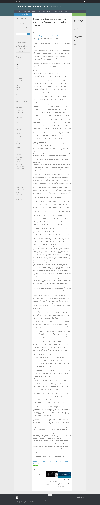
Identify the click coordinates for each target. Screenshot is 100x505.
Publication (43, 11)
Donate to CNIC (67, 11)
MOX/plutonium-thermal (22, 168)
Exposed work (20, 196)
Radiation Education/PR (20, 136)
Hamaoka (19, 147)
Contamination (20, 194)
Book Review (19, 71)
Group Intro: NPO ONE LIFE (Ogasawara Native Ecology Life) (78, 21)
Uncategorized (19, 204)
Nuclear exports (19, 127)
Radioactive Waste (20, 199)
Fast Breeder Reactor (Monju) (22, 166)
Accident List (19, 87)
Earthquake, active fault (22, 175)
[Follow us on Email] (24, 14)
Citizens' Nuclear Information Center (32, 6)
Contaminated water (20, 83)
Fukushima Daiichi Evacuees (21, 112)
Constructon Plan (20, 92)
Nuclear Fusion (19, 129)
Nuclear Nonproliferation (22, 189)
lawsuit (19, 185)
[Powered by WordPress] (19, 502)
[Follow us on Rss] (29, 14)
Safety (19, 178)
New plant (19, 159)
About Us (16, 1)
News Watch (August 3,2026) (21, 59)
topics (29, 11)
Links (39, 11)
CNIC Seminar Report (20, 78)
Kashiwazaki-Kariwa (21, 152)
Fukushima (35, 14)
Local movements (19, 117)
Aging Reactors (19, 68)
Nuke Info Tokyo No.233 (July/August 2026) (23, 40)
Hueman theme (27, 502)
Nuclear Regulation (20, 173)
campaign (24, 11)
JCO (18, 149)
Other (18, 180)
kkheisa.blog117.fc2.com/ (38, 39)
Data (19, 11)
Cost (18, 94)
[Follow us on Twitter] (28, 14)
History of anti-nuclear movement (22, 115)
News (16, 11)
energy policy (19, 157)
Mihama (19, 154)
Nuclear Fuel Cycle (20, 164)
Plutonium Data (19, 107)
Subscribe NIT (61, 11)
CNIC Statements (19, 133)
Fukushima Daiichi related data (22, 101)
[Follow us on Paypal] (23, 14)
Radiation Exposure (20, 192)
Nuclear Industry (20, 187)
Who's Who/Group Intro (21, 202)
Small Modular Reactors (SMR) (21, 139)
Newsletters (34, 11)
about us (18, 66)
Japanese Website (22, 1)
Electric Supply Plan (20, 96)
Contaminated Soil (19, 80)
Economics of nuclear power (21, 110)
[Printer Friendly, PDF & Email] (36, 465)
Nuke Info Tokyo (19, 124)
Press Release (49, 11)
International (20, 182)
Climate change (19, 75)
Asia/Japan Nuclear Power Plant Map (23, 89)
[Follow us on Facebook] (26, 14)
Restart (19, 161)
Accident (18, 143)
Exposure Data (19, 99)
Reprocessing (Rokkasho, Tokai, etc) (24, 170)
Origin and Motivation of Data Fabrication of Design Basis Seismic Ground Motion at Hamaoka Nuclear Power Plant (23, 50)
